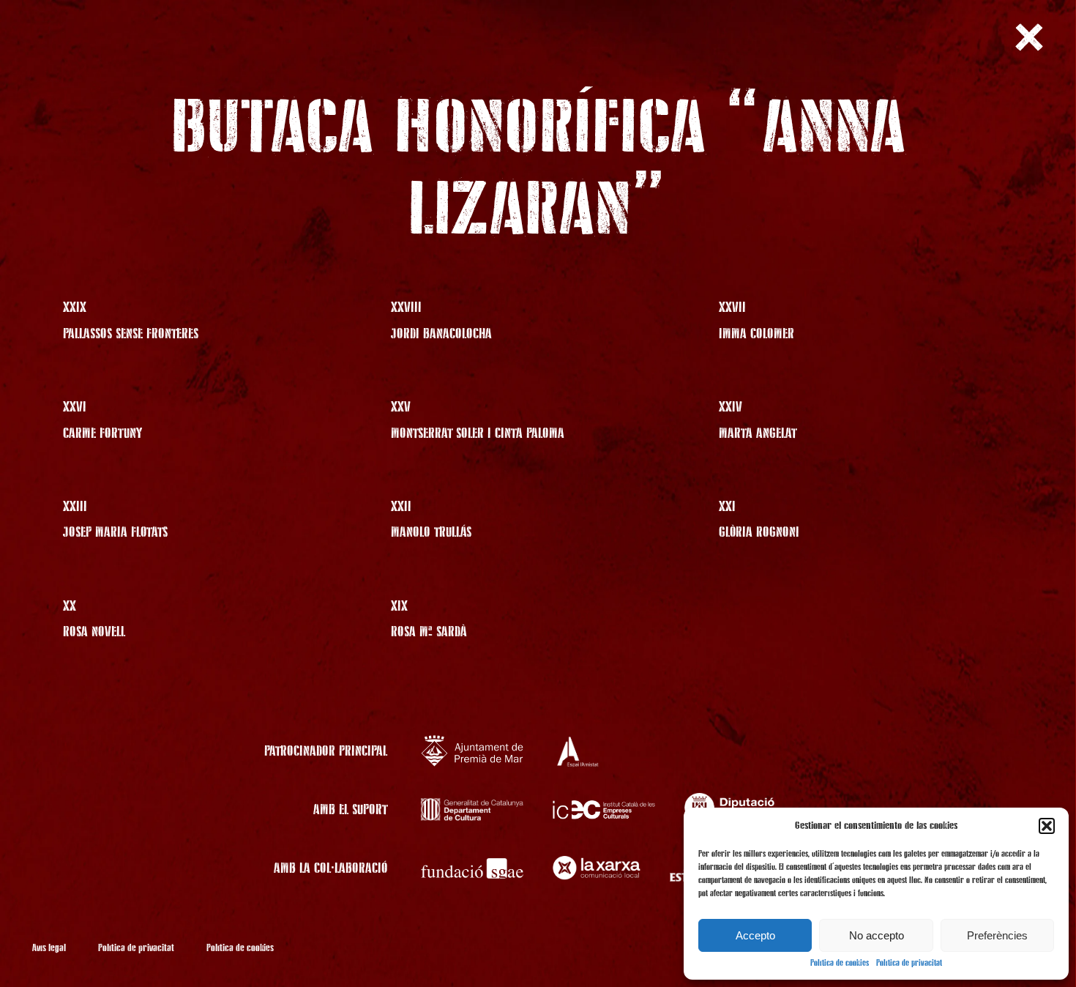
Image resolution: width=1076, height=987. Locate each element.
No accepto (876, 935)
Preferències (997, 935)
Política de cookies (839, 963)
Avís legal (49, 948)
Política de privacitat (909, 963)
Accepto (755, 935)
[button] (1046, 826)
